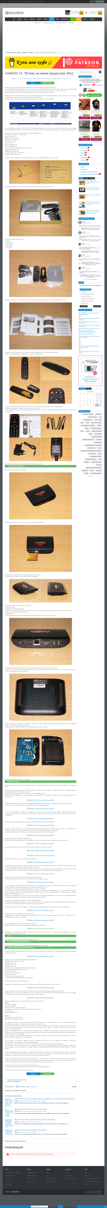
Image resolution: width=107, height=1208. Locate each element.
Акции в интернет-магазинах (87, 294)
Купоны (78, 19)
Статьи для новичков (86, 289)
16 (81, 341)
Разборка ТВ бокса (13, 781)
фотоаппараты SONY (96, 422)
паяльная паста (91, 448)
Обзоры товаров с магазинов (39, 1111)
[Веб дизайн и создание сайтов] (4, 1)
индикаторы (98, 414)
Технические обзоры (36, 22)
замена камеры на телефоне (88, 425)
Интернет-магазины (29, 1)
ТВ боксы (19, 78)
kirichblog (98, 85)
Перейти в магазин (47, 83)
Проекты (45, 19)
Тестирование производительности (18, 941)
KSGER (86, 473)
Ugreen (87, 431)
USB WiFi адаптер (93, 417)
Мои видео (7, 1181)
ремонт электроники (96, 431)
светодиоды (84, 470)
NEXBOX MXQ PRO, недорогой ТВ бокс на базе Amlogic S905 (34, 1119)
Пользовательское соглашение (92, 1181)
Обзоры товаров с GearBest (39, 78)
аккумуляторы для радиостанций (93, 467)
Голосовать (84, 306)
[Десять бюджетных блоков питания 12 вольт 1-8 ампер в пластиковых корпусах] (82, 214)
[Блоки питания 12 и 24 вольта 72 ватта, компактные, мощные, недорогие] (82, 207)
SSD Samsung (92, 453)
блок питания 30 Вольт (96, 473)
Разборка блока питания (15, 466)
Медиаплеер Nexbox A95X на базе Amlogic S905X (30, 1109)
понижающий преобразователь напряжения (91, 450)
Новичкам (32, 19)
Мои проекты (84, 291)
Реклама (85, 19)
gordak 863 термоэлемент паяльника (90, 328)
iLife (100, 417)
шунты (90, 433)
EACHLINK (99, 464)
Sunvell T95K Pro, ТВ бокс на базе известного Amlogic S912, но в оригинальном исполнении (44, 1099)
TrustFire (99, 425)
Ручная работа (30, 1178)
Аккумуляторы (85, 150)
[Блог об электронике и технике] (14, 12)
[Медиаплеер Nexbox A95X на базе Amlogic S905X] (9, 1112)
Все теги (90, 475)
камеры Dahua (98, 442)
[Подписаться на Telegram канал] (84, 95)
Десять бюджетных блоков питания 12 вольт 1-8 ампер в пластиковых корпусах (93, 212)
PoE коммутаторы (88, 419)
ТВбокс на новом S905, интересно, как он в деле (30, 1130)
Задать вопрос (84, 169)
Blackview (87, 462)
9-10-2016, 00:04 (65, 78)
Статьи (25, 19)
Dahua (99, 453)
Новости (19, 19)
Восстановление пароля (91, 1178)
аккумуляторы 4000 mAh (88, 439)
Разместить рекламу (97, 141)
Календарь (82, 388)
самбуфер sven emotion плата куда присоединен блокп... (89, 313)
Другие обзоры (71, 22)
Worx (82, 422)
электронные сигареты (91, 459)
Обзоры (52, 19)
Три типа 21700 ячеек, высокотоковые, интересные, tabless (92, 182)
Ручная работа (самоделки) (61, 22)
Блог (14, 19)
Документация (65, 19)
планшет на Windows (96, 462)
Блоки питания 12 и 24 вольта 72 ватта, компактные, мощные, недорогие (93, 203)
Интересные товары (51, 1181)
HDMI (87, 422)
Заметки (39, 19)
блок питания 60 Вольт (96, 428)
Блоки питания (85, 148)
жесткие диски (98, 433)
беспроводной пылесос (96, 456)
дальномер (98, 470)
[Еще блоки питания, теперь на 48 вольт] (82, 199)
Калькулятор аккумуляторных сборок (91, 174)
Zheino (86, 428)
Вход (86, 1172)
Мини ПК (83, 155)
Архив (89, 388)
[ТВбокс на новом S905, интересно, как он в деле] (9, 1133)
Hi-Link (99, 448)
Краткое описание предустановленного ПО (21, 947)
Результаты (97, 306)
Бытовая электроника (32, 1175)
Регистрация (88, 1175)
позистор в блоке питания (87, 334)
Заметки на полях (9, 1175)
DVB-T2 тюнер (98, 419)
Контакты (91, 19)
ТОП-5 (81, 178)
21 (81, 316)
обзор (13, 128)
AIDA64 (9, 935)
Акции (72, 19)
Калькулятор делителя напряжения (89, 172)
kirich (51, 78)
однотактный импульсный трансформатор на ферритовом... (88, 331)
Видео (57, 19)
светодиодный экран (96, 436)
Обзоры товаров (50, 1178)
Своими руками (85, 157)
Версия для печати (33, 1086)
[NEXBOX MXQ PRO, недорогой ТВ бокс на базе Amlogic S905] (9, 1123)
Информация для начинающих (12, 1172)
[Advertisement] (53, 38)
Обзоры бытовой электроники (48, 22)
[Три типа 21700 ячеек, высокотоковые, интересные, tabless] (82, 185)
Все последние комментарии (90, 279)
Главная (11, 1)
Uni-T (100, 459)
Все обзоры (84, 160)
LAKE (82, 431)
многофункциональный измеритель (93, 445)
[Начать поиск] (100, 72)
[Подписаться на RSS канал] (80, 95)
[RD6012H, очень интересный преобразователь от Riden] (82, 192)
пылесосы (99, 439)
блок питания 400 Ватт (88, 414)
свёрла (91, 470)
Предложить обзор (94, 95)
